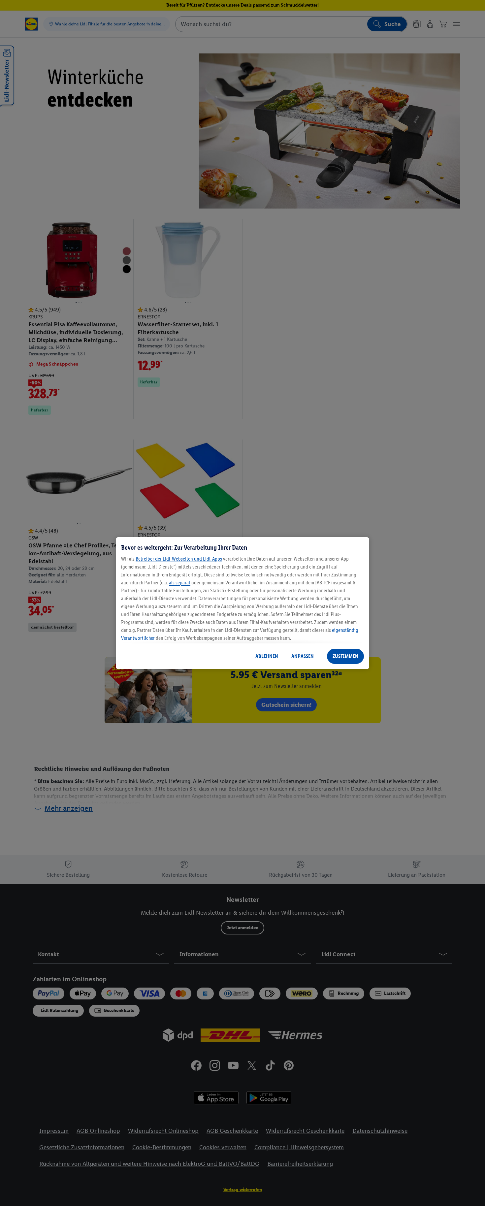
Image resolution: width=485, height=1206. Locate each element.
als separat (179, 582)
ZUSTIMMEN (345, 656)
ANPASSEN (302, 656)
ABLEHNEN (266, 656)
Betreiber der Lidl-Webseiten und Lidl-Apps (179, 559)
